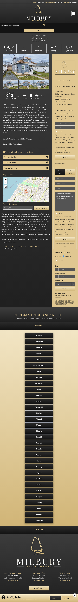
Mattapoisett (39, 383)
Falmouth (39, 419)
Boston (39, 359)
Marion (39, 371)
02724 (37, 246)
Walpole (39, 497)
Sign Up (55, 598)
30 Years (68, 256)
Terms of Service (61, 245)
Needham (39, 479)
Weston (39, 509)
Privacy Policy (66, 152)
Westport (39, 425)
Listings (11, 246)
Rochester (39, 395)
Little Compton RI (39, 365)
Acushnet (39, 335)
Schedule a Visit (70, 172)
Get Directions (41, 208)
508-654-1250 (73, 2)
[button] (44, 25)
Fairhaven (39, 353)
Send (65, 239)
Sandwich (39, 437)
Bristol (23, 246)
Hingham (39, 473)
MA (17, 246)
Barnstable (39, 347)
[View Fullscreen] (5, 186)
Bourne (39, 389)
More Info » (59, 91)
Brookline (39, 449)
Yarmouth (39, 443)
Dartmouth (39, 341)
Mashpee (39, 431)
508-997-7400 (58, 2)
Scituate (39, 491)
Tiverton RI (39, 407)
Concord (39, 377)
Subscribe (65, 157)
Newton (39, 485)
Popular (39, 530)
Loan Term (58, 256)
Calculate (65, 289)
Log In (67, 598)
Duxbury (39, 467)
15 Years (60, 260)
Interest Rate (59, 280)
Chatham (39, 401)
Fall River (30, 246)
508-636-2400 (40, 2)
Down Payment (60, 273)
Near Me (39, 30)
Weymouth (39, 520)
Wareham (39, 413)
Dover (39, 461)
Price (56, 266)
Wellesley (39, 503)
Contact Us (59, 172)
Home (5, 246)
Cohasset (39, 455)
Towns (39, 326)
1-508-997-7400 (65, 99)
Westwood (39, 515)
